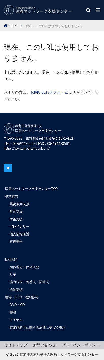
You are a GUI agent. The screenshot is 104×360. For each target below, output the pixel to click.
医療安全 (16, 242)
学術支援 (16, 219)
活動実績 (16, 289)
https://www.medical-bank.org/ (27, 148)
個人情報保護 (19, 234)
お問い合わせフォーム (49, 92)
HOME (13, 26)
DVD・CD (17, 305)
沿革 (13, 274)
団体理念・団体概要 (24, 267)
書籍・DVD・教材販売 (22, 297)
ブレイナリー (19, 226)
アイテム (16, 320)
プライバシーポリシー (80, 345)
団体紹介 (11, 259)
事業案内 (11, 196)
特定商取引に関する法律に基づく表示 (37, 327)
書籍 (13, 312)
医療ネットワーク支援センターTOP (31, 189)
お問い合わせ (44, 345)
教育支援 (16, 211)
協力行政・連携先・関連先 (29, 282)
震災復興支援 (19, 204)
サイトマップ (16, 345)
